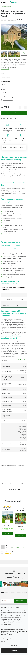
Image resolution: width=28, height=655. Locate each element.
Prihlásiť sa (20, 601)
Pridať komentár (14, 489)
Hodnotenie (12, 147)
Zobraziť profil (13, 577)
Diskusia (21, 147)
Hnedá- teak (22, 523)
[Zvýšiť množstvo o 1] (25, 107)
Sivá (19, 523)
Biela (6, 522)
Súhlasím (14, 650)
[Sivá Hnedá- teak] (20, 518)
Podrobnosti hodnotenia (19, 20)
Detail (7, 534)
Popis (4, 147)
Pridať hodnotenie (14, 471)
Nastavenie (14, 645)
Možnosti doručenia (8, 100)
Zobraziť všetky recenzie (18, 548)
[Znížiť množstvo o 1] (20, 107)
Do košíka (14, 113)
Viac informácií (5, 69)
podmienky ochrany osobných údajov (12, 640)
